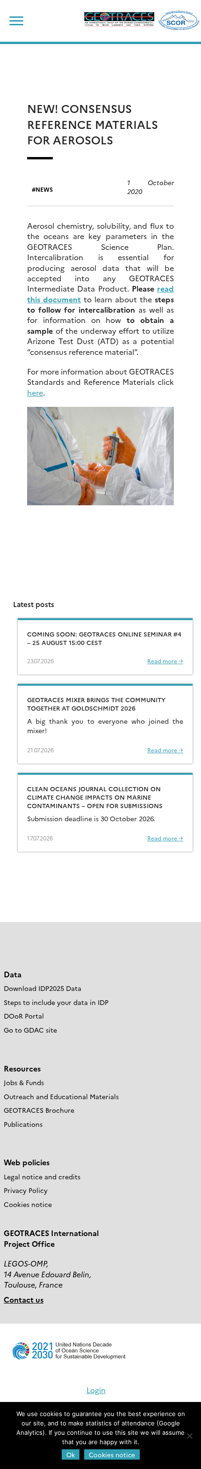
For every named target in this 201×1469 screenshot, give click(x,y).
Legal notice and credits (42, 1176)
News (44, 189)
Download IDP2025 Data (42, 988)
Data (13, 974)
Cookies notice (28, 1204)
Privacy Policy (26, 1190)
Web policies (27, 1162)
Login (96, 1390)
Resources (22, 1068)
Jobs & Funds (24, 1082)
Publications (23, 1124)
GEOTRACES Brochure (39, 1110)
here (35, 392)
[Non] (189, 1435)
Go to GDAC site (30, 1029)
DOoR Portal (24, 1015)
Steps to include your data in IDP (56, 1002)
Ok (70, 1454)
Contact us (23, 1299)
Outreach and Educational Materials (61, 1096)
